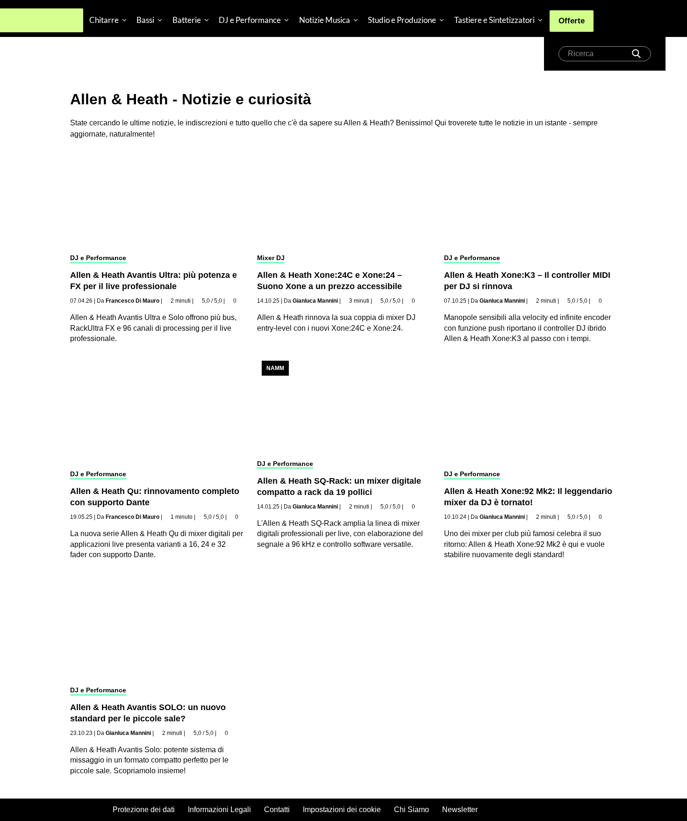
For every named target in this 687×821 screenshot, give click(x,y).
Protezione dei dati (144, 810)
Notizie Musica (324, 20)
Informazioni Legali (219, 810)
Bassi (145, 20)
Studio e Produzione (402, 20)
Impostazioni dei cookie (342, 810)
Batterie (186, 20)
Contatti (277, 810)
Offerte (571, 20)
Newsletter (460, 810)
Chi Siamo (411, 810)
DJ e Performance (250, 20)
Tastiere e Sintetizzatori (494, 20)
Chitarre (104, 20)
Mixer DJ (271, 258)
